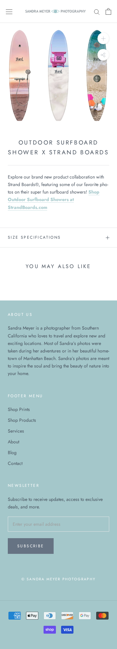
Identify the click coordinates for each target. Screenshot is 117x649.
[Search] (97, 11)
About (13, 441)
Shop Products (22, 420)
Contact (15, 463)
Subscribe (30, 546)
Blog (12, 452)
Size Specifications (34, 237)
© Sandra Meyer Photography (58, 579)
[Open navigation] (9, 11)
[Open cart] (108, 11)
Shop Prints (19, 409)
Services (16, 431)
